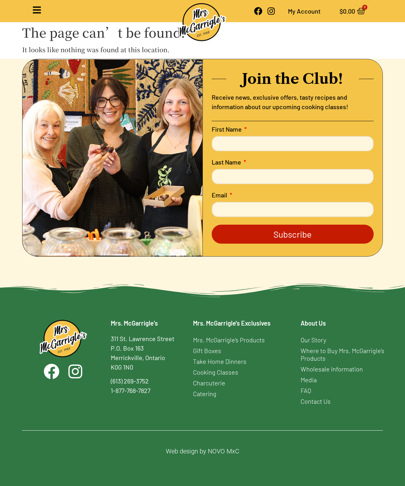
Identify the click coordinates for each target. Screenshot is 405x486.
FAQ (306, 390)
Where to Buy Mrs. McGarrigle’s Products (342, 354)
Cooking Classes (215, 372)
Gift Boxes (207, 350)
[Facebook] (258, 11)
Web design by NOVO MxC (202, 451)
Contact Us (316, 401)
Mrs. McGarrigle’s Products (229, 340)
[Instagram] (271, 11)
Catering (204, 393)
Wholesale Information (332, 369)
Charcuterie (209, 383)
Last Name (227, 162)
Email (220, 195)
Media (309, 379)
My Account (304, 11)
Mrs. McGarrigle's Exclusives (232, 323)
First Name (227, 129)
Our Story (313, 340)
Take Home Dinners (219, 361)
